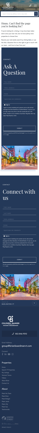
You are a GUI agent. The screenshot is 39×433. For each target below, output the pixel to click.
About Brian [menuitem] (5, 381)
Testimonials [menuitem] (6, 409)
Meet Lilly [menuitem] (5, 404)
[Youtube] (9, 354)
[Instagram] (13, 354)
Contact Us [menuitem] (5, 383)
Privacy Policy (20, 115)
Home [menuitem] (3, 367)
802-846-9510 (21, 333)
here (29, 40)
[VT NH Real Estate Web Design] (19, 418)
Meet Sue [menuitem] (5, 407)
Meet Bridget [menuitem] (6, 399)
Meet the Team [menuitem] (6, 393)
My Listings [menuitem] (5, 373)
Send (19, 128)
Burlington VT (8, 304)
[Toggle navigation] (35, 6)
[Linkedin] (5, 354)
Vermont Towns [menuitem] (6, 375)
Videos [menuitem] (4, 378)
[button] (36, 14)
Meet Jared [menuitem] (5, 401)
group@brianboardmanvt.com (17, 345)
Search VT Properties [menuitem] (8, 370)
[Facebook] (2, 354)
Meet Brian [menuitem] (5, 396)
